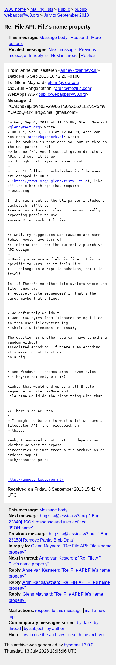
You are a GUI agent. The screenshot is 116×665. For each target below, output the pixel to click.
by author (55, 628)
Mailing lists (41, 9)
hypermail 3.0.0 (78, 645)
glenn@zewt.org (63, 82)
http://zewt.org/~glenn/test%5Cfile (50, 181)
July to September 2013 (66, 15)
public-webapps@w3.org (62, 94)
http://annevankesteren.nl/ (36, 479)
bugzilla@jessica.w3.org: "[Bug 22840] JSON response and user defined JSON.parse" (54, 522)
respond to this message (58, 610)
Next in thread (64, 55)
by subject (33, 628)
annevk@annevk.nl (78, 70)
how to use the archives (42, 634)
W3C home (15, 9)
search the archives (86, 634)
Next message (62, 49)
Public (64, 9)
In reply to (38, 55)
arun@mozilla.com (73, 88)
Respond (79, 37)
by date (84, 622)
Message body (53, 37)
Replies (88, 55)
